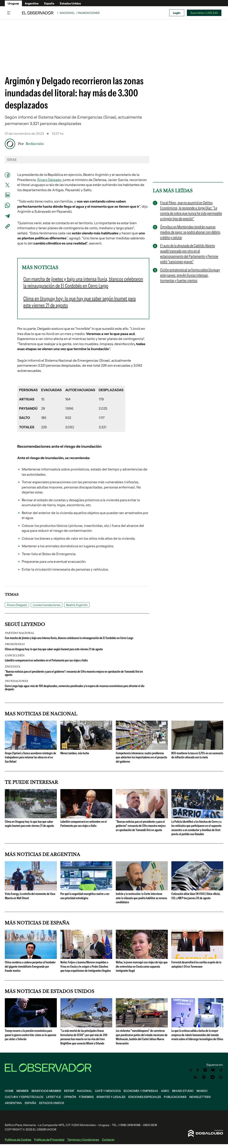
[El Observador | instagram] (205, 1070)
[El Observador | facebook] (197, 1070)
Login (176, 13)
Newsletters (200, 1097)
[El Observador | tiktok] (221, 1070)
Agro (165, 1091)
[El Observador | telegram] (212, 1077)
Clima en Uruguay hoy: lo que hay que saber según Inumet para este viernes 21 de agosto (54, 649)
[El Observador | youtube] (213, 1070)
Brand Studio (183, 1091)
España (49, 3)
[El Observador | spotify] (204, 1077)
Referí (69, 1091)
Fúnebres (86, 1097)
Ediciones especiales (144, 1097)
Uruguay (13, 3)
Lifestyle (53, 1097)
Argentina (31, 3)
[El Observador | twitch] (221, 1077)
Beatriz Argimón (77, 605)
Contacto (108, 1139)
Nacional (67, 12)
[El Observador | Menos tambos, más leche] (86, 748)
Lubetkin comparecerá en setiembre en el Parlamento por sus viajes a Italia (46, 660)
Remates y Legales (111, 1097)
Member (22, 1091)
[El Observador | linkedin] (195, 1077)
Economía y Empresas (141, 1091)
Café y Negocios (108, 1091)
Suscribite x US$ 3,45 (204, 13)
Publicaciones (175, 1097)
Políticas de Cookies (18, 1139)
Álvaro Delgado (49, 180)
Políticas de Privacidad (49, 1139)
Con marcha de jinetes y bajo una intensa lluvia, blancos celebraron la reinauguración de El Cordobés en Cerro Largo (69, 638)
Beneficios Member (46, 1091)
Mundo (202, 1091)
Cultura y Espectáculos (24, 1097)
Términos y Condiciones (83, 1139)
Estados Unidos (70, 3)
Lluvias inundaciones (46, 605)
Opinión (70, 1097)
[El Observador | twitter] (190, 1070)
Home (9, 1091)
